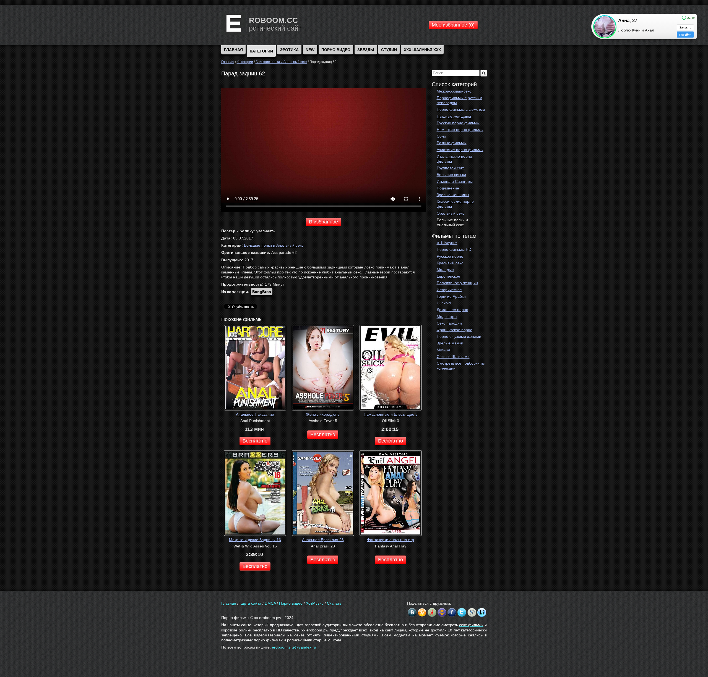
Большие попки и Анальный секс (452, 222)
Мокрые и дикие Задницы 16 (255, 540)
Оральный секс (450, 213)
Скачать (334, 603)
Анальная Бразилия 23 (323, 540)
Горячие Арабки (451, 296)
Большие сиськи (451, 174)
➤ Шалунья (447, 243)
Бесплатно (255, 441)
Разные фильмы (452, 143)
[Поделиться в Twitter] (461, 612)
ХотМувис (315, 603)
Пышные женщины (454, 116)
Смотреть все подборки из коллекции (461, 365)
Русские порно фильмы (458, 123)
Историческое (449, 290)
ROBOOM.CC (273, 20)
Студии (389, 50)
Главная (228, 603)
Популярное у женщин (457, 283)
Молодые (445, 269)
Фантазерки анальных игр (390, 540)
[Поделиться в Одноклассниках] (422, 612)
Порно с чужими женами (459, 336)
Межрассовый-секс (454, 91)
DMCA (270, 603)
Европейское (448, 276)
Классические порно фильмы (455, 204)
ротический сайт (275, 28)
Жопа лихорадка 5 (323, 414)
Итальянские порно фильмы (454, 159)
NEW (310, 50)
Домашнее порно (452, 309)
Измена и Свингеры (455, 181)
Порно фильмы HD (454, 249)
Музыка (443, 350)
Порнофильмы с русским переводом (459, 100)
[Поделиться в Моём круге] (432, 612)
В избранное (323, 222)
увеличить (265, 231)
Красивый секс (450, 263)
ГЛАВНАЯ (233, 50)
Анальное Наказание (255, 414)
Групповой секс (451, 168)
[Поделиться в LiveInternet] (481, 612)
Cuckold (444, 303)
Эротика (289, 50)
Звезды (365, 50)
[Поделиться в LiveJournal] (471, 612)
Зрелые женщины (453, 195)
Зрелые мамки (450, 343)
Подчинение (448, 188)
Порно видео (335, 50)
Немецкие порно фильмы (460, 129)
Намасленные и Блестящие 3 (391, 414)
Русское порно (450, 256)
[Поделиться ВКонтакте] (412, 612)
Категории (261, 51)
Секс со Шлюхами (453, 356)
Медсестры (447, 316)
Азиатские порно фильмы (460, 149)
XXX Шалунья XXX (422, 50)
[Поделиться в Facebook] (451, 612)
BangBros (261, 291)
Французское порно (454, 330)
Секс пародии (449, 323)
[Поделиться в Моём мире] (442, 612)
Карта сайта (250, 603)
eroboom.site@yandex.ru (294, 647)
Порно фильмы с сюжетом (461, 109)
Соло (441, 136)
